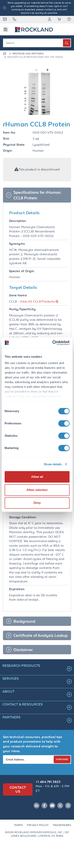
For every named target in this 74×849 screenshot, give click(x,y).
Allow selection (37, 489)
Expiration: (17, 589)
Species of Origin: (22, 271)
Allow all (37, 476)
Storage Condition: (23, 517)
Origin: (8, 150)
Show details (53, 464)
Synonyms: (17, 244)
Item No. (9, 132)
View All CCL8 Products (37, 301)
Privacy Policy (38, 825)
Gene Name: (18, 295)
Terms (18, 825)
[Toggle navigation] (5, 29)
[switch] (63, 423)
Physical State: (14, 144)
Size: (6, 138)
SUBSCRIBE (62, 759)
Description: (18, 221)
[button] (69, 19)
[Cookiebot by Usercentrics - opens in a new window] (52, 342)
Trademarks (62, 825)
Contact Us (18, 789)
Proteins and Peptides (28, 53)
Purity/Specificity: (23, 309)
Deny (37, 502)
